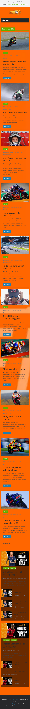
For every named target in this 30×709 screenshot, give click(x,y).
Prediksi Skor (6, 640)
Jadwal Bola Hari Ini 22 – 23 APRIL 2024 (20, 592)
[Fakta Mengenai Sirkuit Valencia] (15, 245)
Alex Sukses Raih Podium (14, 369)
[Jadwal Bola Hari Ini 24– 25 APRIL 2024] (15, 558)
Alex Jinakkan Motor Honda (12, 417)
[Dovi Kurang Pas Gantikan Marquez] (15, 138)
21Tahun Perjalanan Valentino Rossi (12, 468)
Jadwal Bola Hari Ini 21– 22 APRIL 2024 (20, 602)
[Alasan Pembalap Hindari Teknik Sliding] (15, 41)
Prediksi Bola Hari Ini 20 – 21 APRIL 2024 (20, 680)
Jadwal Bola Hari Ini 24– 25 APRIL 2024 (14, 573)
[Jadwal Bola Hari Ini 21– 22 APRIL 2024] (6, 605)
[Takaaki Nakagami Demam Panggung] (15, 297)
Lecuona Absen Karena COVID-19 (13, 214)
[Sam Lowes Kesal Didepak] (15, 92)
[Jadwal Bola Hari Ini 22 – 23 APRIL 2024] (6, 594)
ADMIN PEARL (22, 578)
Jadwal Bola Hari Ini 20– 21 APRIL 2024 (20, 613)
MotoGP (5, 52)
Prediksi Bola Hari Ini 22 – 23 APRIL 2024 (20, 663)
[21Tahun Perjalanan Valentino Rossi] (15, 447)
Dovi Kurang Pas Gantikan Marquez (15, 159)
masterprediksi (7, 58)
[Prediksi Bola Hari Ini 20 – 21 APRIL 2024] (6, 682)
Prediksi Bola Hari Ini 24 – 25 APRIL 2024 (14, 645)
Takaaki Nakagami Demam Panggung (11, 317)
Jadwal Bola (6, 568)
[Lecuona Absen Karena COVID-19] (15, 192)
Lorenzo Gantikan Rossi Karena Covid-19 (14, 521)
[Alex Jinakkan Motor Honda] (15, 397)
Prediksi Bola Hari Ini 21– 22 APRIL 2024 (14, 672)
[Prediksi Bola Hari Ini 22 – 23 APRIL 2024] (6, 665)
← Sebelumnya (6, 543)
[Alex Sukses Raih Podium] (15, 348)
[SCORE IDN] (3, 20)
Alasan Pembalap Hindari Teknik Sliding (14, 63)
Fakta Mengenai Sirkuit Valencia (13, 267)
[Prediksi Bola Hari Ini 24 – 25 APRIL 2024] (15, 630)
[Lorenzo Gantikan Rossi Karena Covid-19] (15, 500)
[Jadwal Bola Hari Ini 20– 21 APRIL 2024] (6, 615)
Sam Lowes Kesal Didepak (15, 112)
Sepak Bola (13, 568)
